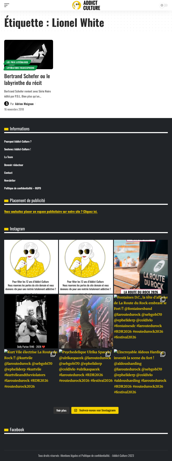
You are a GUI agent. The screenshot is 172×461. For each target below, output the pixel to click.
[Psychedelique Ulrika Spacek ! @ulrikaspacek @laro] (86, 376)
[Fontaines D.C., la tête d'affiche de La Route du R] (141, 321)
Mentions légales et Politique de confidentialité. (85, 455)
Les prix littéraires (17, 62)
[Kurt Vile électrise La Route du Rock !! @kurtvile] (31, 376)
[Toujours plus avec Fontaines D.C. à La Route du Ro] (86, 321)
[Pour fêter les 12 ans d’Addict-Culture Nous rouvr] (86, 267)
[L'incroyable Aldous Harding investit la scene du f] (141, 376)
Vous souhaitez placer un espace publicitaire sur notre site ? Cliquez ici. (51, 211)
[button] (7, 5)
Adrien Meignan (24, 103)
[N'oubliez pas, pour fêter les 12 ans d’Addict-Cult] (31, 267)
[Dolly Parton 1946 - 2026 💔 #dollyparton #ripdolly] (31, 321)
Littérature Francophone (20, 67)
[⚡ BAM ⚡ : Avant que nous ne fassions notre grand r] (141, 267)
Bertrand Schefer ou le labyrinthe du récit (27, 79)
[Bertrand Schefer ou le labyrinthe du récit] (28, 54)
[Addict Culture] (86, 5)
